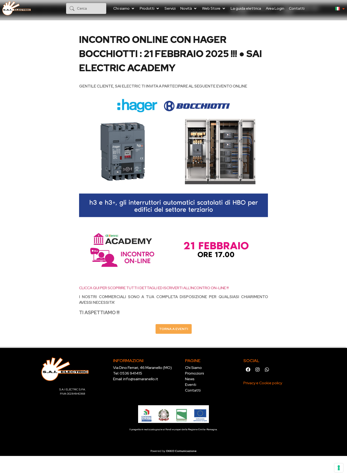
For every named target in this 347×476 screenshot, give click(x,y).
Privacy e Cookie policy (262, 382)
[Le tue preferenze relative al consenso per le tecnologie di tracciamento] (338, 467)
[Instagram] (257, 369)
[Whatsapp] (267, 369)
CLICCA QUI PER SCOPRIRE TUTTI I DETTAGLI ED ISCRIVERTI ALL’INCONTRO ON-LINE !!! (154, 287)
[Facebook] (248, 369)
